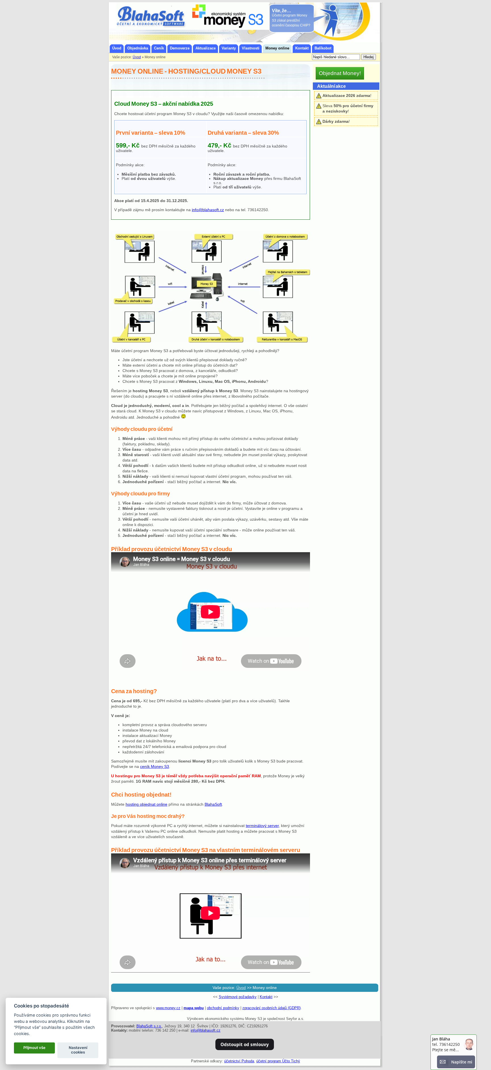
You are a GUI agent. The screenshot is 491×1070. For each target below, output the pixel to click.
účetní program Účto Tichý (278, 1061)
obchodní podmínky (223, 1008)
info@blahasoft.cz (208, 210)
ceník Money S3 (154, 766)
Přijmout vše (34, 1047)
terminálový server (262, 826)
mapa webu (194, 1008)
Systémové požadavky (238, 997)
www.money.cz (168, 1008)
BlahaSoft (213, 804)
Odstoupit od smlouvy (244, 1044)
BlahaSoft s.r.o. (149, 1026)
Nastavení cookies (78, 1049)
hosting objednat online (146, 804)
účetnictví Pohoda (239, 1061)
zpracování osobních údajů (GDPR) (271, 1008)
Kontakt (266, 997)
